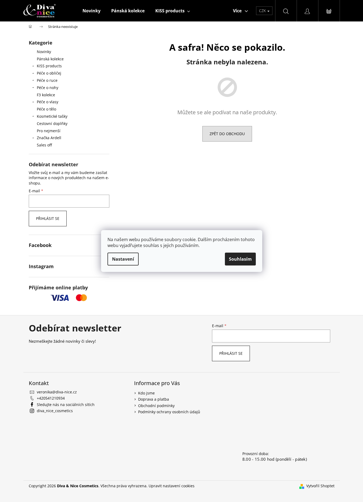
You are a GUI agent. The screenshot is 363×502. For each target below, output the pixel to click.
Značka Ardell (49, 137)
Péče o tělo (46, 109)
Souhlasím (240, 259)
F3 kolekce (46, 94)
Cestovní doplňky (52, 123)
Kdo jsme (146, 393)
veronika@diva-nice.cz (57, 391)
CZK (263, 10)
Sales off (44, 144)
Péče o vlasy (47, 101)
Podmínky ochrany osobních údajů (169, 411)
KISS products (49, 65)
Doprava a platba (153, 399)
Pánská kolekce (50, 58)
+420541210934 (51, 398)
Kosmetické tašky (52, 116)
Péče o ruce (47, 80)
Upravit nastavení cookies (172, 485)
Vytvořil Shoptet (320, 485)
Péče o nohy (47, 87)
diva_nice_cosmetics (55, 410)
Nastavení (123, 259)
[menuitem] (91, 10)
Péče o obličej (49, 73)
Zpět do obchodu (227, 133)
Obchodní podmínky (156, 405)
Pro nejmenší (48, 130)
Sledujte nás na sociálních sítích (66, 404)
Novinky (44, 51)
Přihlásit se (47, 218)
